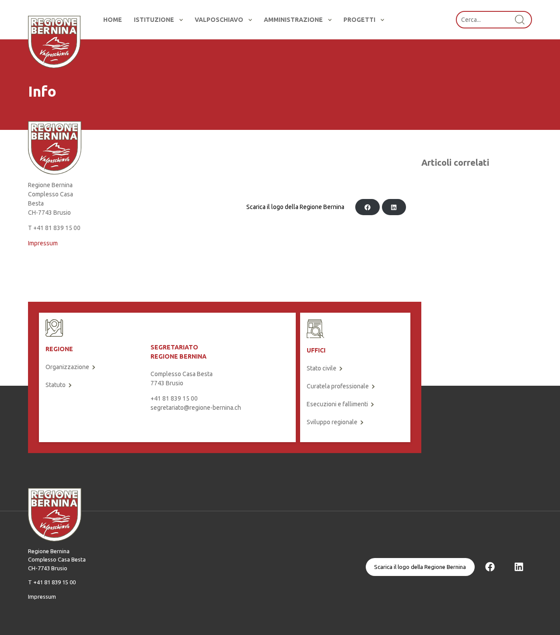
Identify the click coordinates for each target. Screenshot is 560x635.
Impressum (43, 243)
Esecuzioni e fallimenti (337, 404)
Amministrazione (293, 19)
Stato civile (321, 368)
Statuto (56, 384)
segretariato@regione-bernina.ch (195, 407)
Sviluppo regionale (332, 422)
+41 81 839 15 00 (174, 398)
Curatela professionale (338, 386)
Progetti (359, 19)
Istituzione (154, 19)
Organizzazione (67, 366)
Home (112, 19)
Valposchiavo (219, 19)
